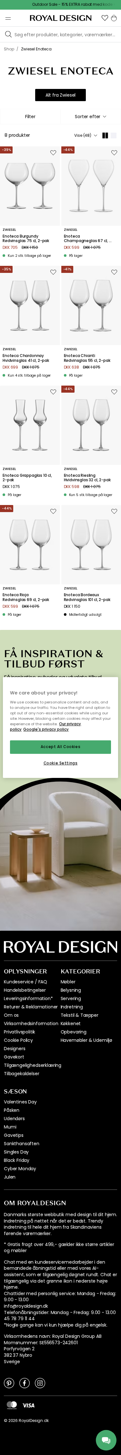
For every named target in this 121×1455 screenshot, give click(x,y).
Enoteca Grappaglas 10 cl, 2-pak (27, 478)
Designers (14, 1048)
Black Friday (16, 1160)
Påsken (11, 1110)
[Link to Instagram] (40, 1383)
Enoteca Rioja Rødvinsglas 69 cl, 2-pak (26, 597)
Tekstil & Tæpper (79, 1015)
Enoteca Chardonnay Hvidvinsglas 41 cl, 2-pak (26, 358)
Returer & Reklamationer (31, 1007)
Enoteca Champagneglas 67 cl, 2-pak (88, 238)
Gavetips (14, 1135)
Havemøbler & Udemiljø (87, 1040)
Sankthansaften (21, 1143)
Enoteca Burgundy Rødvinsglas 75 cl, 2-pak (26, 238)
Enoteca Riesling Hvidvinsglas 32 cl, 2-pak (87, 478)
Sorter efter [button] (87, 116)
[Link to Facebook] (24, 1383)
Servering (71, 998)
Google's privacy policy (46, 729)
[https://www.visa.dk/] (28, 1404)
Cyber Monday (20, 1168)
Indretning (72, 1007)
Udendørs (14, 1118)
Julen (9, 1177)
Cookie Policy (18, 1040)
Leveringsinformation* (28, 998)
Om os (11, 1015)
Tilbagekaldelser (21, 1073)
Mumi (10, 1127)
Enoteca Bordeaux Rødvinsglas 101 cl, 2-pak (87, 597)
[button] (105, 18)
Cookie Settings (61, 763)
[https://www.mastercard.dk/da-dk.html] (11, 1405)
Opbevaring (73, 1032)
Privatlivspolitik (19, 1032)
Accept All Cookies (60, 746)
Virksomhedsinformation (31, 1023)
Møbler (68, 982)
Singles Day (16, 1152)
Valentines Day (20, 1102)
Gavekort (14, 1057)
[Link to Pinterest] (9, 1383)
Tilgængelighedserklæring (32, 1065)
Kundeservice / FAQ (25, 982)
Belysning (71, 990)
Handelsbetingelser (25, 990)
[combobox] (91, 116)
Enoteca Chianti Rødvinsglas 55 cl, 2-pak (87, 358)
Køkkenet (71, 1023)
